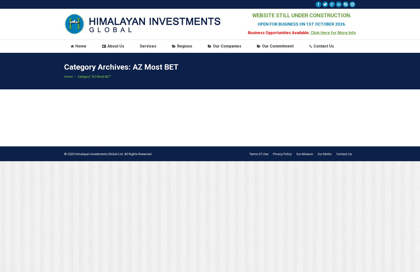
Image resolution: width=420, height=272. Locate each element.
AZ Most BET (79, 107)
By (98, 107)
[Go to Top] (412, 264)
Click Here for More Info (333, 32)
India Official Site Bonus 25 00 (103, 98)
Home (68, 76)
